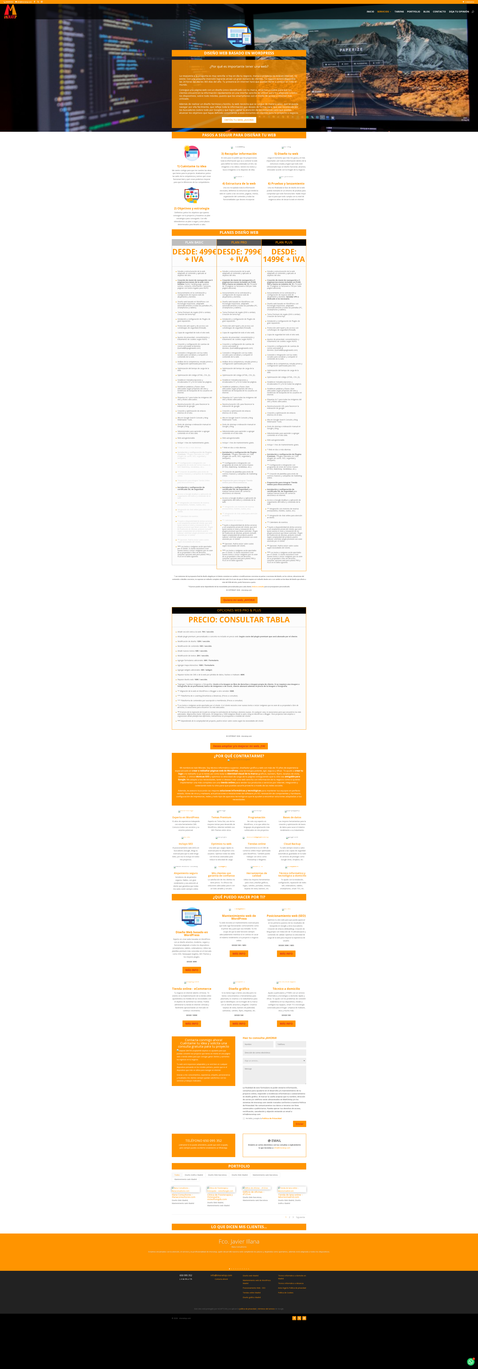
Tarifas (399, 12)
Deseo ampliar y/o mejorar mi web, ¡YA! (239, 746)
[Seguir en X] (299, 1318)
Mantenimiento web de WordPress (239, 917)
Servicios (383, 12)
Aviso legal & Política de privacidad (292, 1288)
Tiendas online (257, 843)
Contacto (439, 12)
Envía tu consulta (258, 587)
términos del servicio (266, 1309)
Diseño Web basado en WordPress (192, 933)
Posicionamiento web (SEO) (286, 916)
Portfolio (413, 12)
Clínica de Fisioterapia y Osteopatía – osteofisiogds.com (220, 1197)
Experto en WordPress (185, 817)
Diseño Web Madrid (240, 1175)
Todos (177, 1175)
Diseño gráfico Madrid (252, 1297)
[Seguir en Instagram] (304, 1318)
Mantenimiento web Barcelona (265, 1175)
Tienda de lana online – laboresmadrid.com (290, 1195)
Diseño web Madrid (250, 1275)
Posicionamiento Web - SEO (254, 1288)
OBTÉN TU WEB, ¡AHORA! (239, 120)
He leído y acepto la (263, 1118)
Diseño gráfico (239, 989)
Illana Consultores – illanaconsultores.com (183, 1195)
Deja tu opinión (459, 12)
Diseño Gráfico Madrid (194, 1175)
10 (248, 1268)
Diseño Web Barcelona (217, 1175)
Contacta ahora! (221, 1279)
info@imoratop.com (282, 1148)
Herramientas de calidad (256, 874)
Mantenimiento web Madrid (185, 1179)
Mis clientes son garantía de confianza (221, 874)
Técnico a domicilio (286, 989)
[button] (471, 1362)
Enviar (299, 1124)
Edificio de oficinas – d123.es (253, 1193)
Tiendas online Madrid (252, 1292)
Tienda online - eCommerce (191, 989)
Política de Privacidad (271, 1118)
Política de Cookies (285, 1292)
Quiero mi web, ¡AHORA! (239, 600)
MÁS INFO (191, 970)
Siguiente (300, 1217)
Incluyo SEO (186, 843)
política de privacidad (247, 1309)
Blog (426, 12)
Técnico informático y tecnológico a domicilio (292, 874)
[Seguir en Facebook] (294, 1318)
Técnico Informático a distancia (290, 1283)
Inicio (370, 12)
